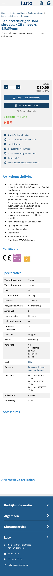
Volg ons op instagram (18, 565)
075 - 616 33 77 (15, 559)
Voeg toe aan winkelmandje (29, 98)
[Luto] (26, 4)
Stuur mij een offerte (28, 105)
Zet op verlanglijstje (28, 111)
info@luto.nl (13, 553)
